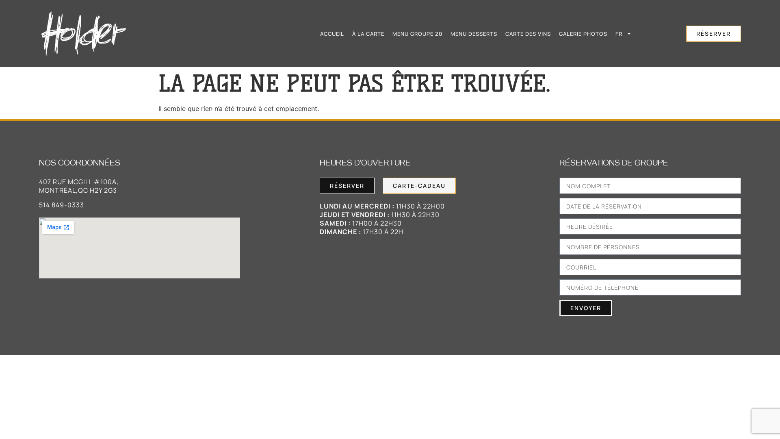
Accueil (332, 33)
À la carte (368, 33)
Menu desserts (474, 33)
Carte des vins (528, 33)
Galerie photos (583, 33)
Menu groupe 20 (417, 33)
